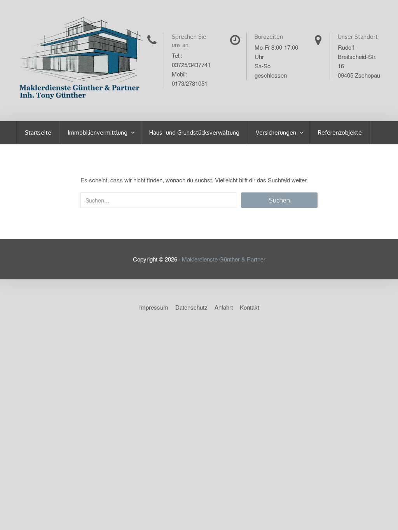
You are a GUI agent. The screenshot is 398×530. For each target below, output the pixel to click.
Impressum (153, 307)
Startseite (38, 132)
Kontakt (249, 307)
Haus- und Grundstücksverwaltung (194, 132)
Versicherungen (277, 132)
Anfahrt (224, 307)
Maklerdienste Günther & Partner (223, 259)
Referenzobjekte (340, 132)
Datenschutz (191, 307)
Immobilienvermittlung (98, 132)
